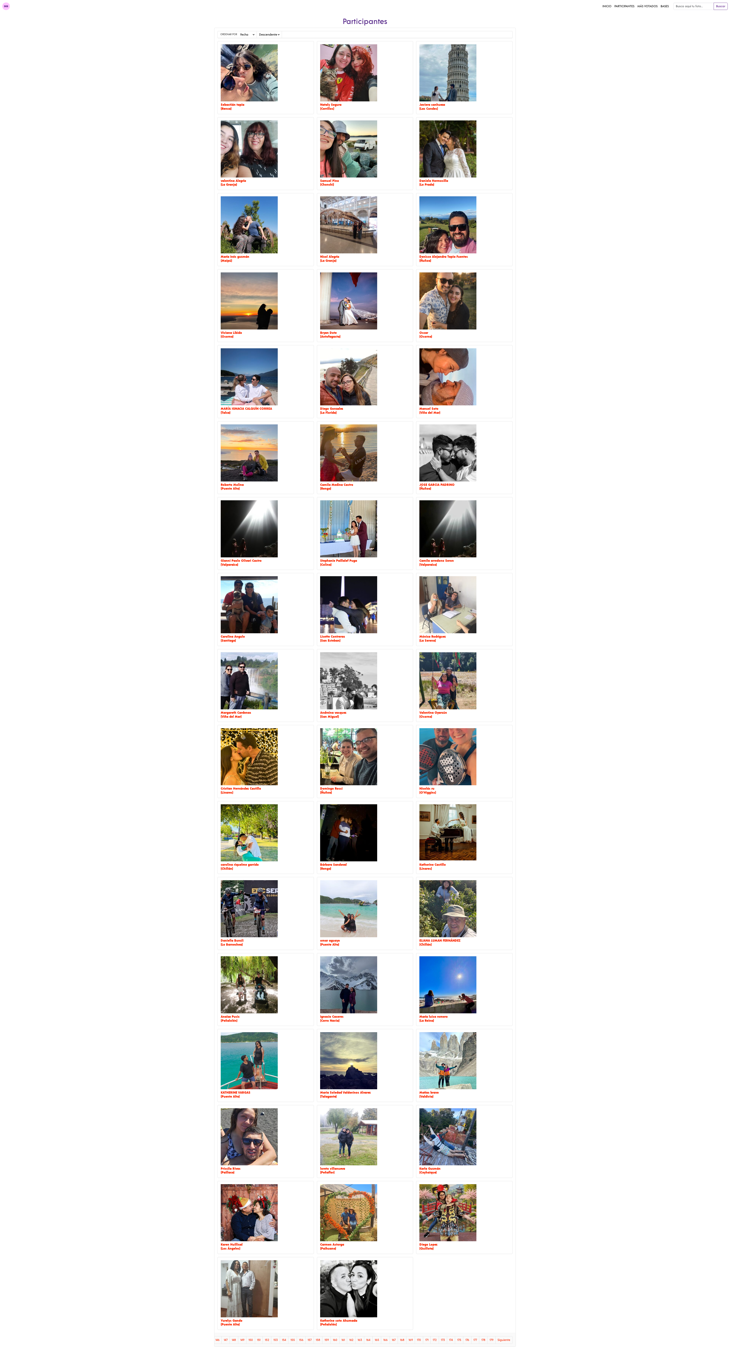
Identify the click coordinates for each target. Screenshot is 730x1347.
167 (394, 1339)
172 (435, 1339)
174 (451, 1339)
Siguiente (504, 1339)
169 (411, 1339)
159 (327, 1339)
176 (467, 1339)
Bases (665, 6)
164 (368, 1339)
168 (402, 1339)
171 (426, 1339)
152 (267, 1339)
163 (360, 1339)
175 (459, 1339)
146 (217, 1339)
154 (284, 1339)
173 (443, 1339)
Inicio (606, 6)
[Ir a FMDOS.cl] (6, 6)
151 (258, 1339)
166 (385, 1339)
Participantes (624, 6)
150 (250, 1339)
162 (351, 1339)
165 (377, 1339)
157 (310, 1339)
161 (343, 1339)
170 (419, 1339)
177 (475, 1339)
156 (301, 1339)
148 (234, 1339)
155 (292, 1339)
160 (335, 1339)
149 (242, 1339)
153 (275, 1339)
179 (491, 1339)
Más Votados (647, 6)
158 (318, 1339)
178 (483, 1339)
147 (226, 1339)
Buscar (720, 6)
